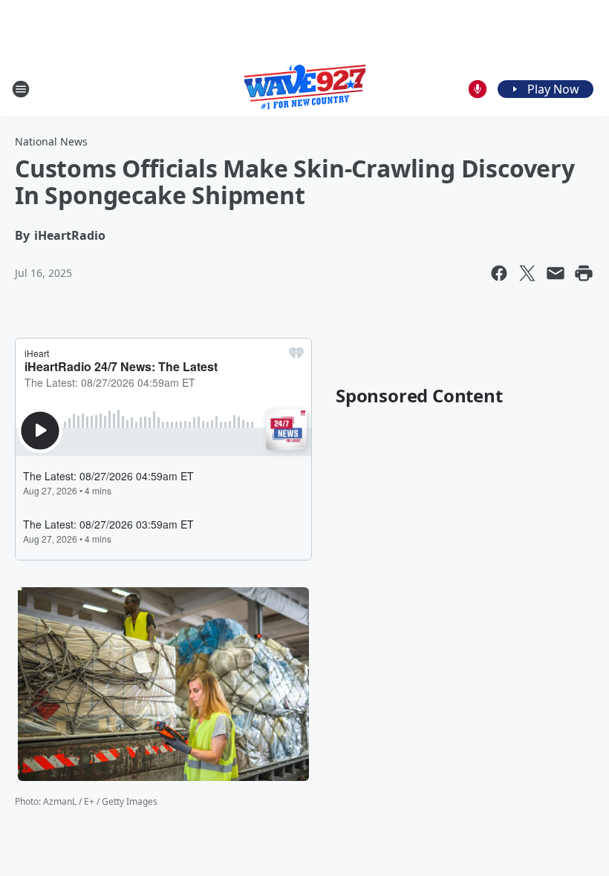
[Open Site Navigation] (21, 89)
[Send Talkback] (477, 89)
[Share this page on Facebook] (499, 273)
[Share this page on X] (527, 273)
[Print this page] (583, 273)
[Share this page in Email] (555, 273)
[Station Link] (304, 89)
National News (51, 141)
